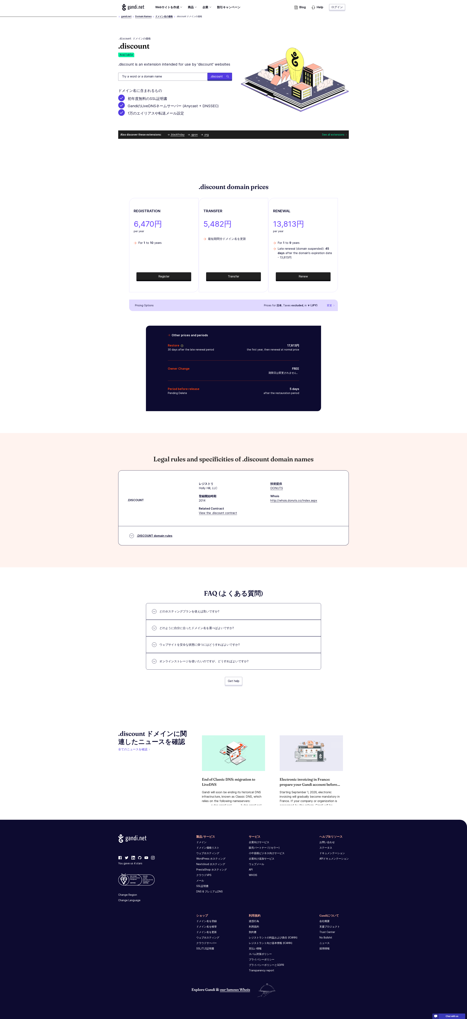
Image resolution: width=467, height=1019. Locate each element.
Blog (302, 7)
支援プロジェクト (329, 926)
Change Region (127, 894)
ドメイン (201, 842)
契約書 (252, 932)
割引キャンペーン (228, 7)
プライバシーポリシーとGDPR (266, 964)
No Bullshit (325, 937)
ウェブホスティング (207, 853)
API (251, 869)
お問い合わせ (327, 842)
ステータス (325, 847)
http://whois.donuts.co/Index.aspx (293, 500)
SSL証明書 (202, 885)
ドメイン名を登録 (206, 921)
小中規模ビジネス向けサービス (267, 853)
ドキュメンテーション (332, 853)
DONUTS (276, 488)
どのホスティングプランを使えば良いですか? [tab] (189, 611)
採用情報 (324, 948)
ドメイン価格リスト (207, 847)
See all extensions (333, 134)
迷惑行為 (254, 921)
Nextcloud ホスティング (210, 864)
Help (320, 7)
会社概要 (324, 921)
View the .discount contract (218, 513)
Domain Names (143, 16)
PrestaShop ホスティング (211, 869)
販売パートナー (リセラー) (264, 847)
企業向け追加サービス (261, 858)
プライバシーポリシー (261, 959)
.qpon (194, 134)
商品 (191, 7)
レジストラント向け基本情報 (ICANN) (270, 942)
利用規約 (254, 926)
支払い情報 (255, 948)
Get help (233, 681)
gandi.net (126, 16)
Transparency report (261, 970)
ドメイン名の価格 (164, 16)
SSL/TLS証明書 (205, 948)
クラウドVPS (203, 875)
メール (200, 880)
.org (206, 134)
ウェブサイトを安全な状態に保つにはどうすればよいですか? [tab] (199, 644)
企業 (205, 7)
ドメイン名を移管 (206, 926)
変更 (329, 305)
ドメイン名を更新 (206, 932)
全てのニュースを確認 (132, 749)
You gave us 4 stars (130, 863)
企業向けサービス (259, 842)
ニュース (324, 942)
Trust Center (327, 932)
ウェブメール (256, 864)
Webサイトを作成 (167, 7)
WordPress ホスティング (210, 858)
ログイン (337, 7)
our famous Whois (235, 989)
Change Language (129, 900)
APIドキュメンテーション (334, 858)
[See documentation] (181, 345)
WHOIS (253, 875)
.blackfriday (177, 134)
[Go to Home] (133, 7)
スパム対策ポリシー (260, 953)
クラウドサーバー (206, 942)
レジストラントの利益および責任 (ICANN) (273, 937)
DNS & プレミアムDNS (209, 891)
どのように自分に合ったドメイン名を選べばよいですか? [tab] (196, 628)
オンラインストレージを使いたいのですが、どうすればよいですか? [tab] (203, 661)
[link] (120, 858)
